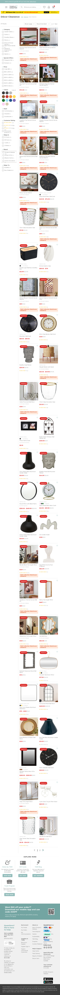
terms (14, 916)
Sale (22, 16)
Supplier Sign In (25, 946)
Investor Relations (37, 944)
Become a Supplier (24, 943)
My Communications (26, 933)
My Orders (24, 930)
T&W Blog (35, 939)
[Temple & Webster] (13, 7)
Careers (34, 934)
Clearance (26, 16)
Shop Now (7, 875)
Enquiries (34, 941)
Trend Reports (36, 931)
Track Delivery (36, 953)
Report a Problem (37, 956)
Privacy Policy (8, 972)
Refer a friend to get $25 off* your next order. (20, 1)
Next (56, 24)
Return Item (35, 958)
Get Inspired (38, 875)
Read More (9, 894)
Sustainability (35, 936)
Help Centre (35, 951)
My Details (24, 927)
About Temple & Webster (36, 928)
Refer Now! (33, 1)
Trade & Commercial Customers (24, 950)
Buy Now (23, 875)
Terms (9, 964)
